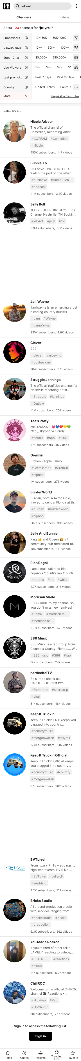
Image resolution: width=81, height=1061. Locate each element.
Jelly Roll (37, 204)
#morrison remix (43, 621)
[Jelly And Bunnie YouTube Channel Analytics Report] (14, 543)
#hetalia (37, 438)
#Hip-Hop (39, 1000)
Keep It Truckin (42, 714)
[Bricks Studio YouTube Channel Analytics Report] (14, 910)
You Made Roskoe (44, 942)
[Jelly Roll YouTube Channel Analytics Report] (14, 213)
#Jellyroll (56, 876)
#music (37, 966)
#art (51, 579)
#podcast (39, 187)
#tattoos (38, 579)
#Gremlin (61, 468)
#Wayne (50, 318)
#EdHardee (40, 689)
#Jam (36, 318)
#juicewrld (53, 355)
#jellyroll (37, 221)
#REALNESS (41, 959)
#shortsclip (60, 689)
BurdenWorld (41, 492)
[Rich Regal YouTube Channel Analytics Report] (14, 572)
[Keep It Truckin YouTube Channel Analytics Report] (14, 723)
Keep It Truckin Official (48, 755)
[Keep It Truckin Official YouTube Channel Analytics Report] (14, 764)
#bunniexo (39, 180)
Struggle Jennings (45, 380)
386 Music (39, 638)
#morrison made (58, 614)
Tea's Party (39, 421)
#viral (36, 696)
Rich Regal (39, 563)
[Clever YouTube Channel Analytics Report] (14, 352)
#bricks (60, 918)
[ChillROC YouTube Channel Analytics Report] (14, 992)
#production (41, 924)
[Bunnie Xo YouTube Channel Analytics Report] (14, 172)
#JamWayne (41, 325)
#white (63, 579)
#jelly (51, 221)
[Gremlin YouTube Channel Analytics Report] (14, 464)
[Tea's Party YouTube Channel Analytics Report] (14, 430)
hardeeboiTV (41, 673)
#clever (37, 355)
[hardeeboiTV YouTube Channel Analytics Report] (14, 682)
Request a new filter (65, 96)
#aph (51, 438)
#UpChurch (40, 1007)
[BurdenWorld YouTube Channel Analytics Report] (14, 501)
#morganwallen (43, 738)
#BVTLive (39, 876)
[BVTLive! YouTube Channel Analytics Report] (14, 869)
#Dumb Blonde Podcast (62, 180)
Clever (35, 343)
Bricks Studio (41, 901)
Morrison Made (42, 597)
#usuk (63, 438)
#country (63, 772)
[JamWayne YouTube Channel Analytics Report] (14, 311)
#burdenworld (58, 509)
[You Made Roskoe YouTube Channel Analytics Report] (14, 951)
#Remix (37, 614)
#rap (67, 655)
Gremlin (36, 455)
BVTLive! (37, 859)
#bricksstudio (42, 918)
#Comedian (59, 138)
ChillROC (37, 983)
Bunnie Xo (38, 163)
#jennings (57, 396)
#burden (38, 509)
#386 (56, 655)
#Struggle (39, 396)
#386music (40, 655)
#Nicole (37, 145)
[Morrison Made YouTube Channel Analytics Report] (14, 606)
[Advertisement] (40, 265)
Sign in (40, 1036)
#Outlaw (38, 403)
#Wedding (39, 883)
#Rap (54, 1000)
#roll (62, 221)
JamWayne (39, 301)
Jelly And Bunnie (44, 533)
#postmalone (41, 362)
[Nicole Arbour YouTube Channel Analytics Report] (14, 131)
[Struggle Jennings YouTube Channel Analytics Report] (14, 389)
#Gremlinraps (41, 468)
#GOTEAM (39, 138)
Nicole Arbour (41, 121)
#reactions (61, 959)
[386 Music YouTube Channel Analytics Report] (14, 647)
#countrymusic (42, 731)
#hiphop (38, 475)
